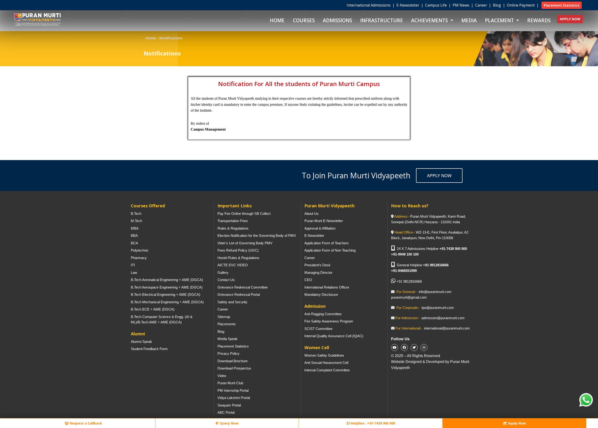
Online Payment (521, 5)
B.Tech (136, 214)
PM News (461, 5)
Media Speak (227, 339)
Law (134, 272)
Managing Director (318, 272)
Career (481, 5)
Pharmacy (139, 258)
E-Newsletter (408, 5)
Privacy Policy (228, 353)
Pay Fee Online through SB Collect (244, 214)
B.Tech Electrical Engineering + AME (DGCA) (165, 294)
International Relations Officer (326, 287)
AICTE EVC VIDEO (232, 265)
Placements (226, 324)
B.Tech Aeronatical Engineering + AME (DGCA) (167, 280)
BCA (134, 243)
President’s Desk (317, 265)
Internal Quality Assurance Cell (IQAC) (333, 336)
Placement (500, 20)
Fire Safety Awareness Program (328, 321)
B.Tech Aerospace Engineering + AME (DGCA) (167, 287)
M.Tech (136, 221)
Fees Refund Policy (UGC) (238, 250)
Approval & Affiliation (319, 228)
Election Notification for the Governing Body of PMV (256, 236)
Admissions (337, 20)
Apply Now (439, 175)
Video (221, 376)
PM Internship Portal (233, 390)
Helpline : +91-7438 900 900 (372, 423)
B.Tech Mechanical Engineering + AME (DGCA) (167, 302)
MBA (135, 228)
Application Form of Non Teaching (330, 250)
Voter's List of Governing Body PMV (244, 243)
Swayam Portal (229, 405)
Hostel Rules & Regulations (238, 258)
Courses (304, 20)
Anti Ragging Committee (323, 314)
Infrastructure (381, 20)
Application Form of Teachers (326, 243)
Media (469, 20)
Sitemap (223, 317)
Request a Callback (85, 423)
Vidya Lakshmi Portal (233, 398)
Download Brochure (232, 361)
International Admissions (369, 5)
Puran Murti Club (230, 383)
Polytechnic (140, 250)
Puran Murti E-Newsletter (323, 221)
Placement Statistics (233, 346)
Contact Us (226, 280)
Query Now (228, 423)
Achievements (430, 20)
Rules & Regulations (233, 228)
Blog (497, 5)
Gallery (222, 272)
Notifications (171, 38)
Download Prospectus (234, 368)
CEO (308, 280)
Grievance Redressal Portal (238, 294)
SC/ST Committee (318, 329)
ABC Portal (226, 412)
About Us (311, 214)
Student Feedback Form (149, 349)
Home (277, 20)
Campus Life (436, 5)
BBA (134, 236)
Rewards (539, 20)
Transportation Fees (232, 221)
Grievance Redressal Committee (242, 287)
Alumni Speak (141, 342)
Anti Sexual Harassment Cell (326, 363)
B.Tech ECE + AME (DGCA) (152, 309)
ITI (133, 265)
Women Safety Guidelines (324, 355)
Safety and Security (232, 302)
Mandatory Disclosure (321, 294)
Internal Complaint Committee (327, 370)
